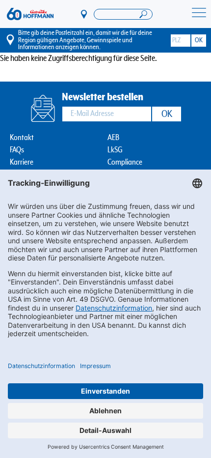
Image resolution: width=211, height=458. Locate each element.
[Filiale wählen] (84, 13)
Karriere (21, 162)
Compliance (124, 162)
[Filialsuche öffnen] (123, 14)
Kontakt (22, 138)
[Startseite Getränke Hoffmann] (30, 14)
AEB (113, 138)
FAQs (17, 150)
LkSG (115, 150)
